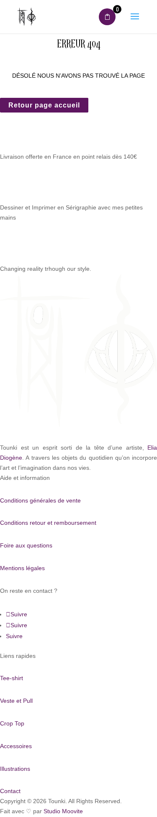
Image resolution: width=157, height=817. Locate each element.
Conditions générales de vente (40, 500)
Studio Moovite (63, 811)
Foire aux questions (26, 545)
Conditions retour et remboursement (48, 522)
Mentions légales (22, 568)
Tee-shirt (11, 678)
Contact (10, 791)
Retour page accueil (44, 105)
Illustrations (15, 768)
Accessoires (16, 746)
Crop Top (12, 723)
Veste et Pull (16, 700)
